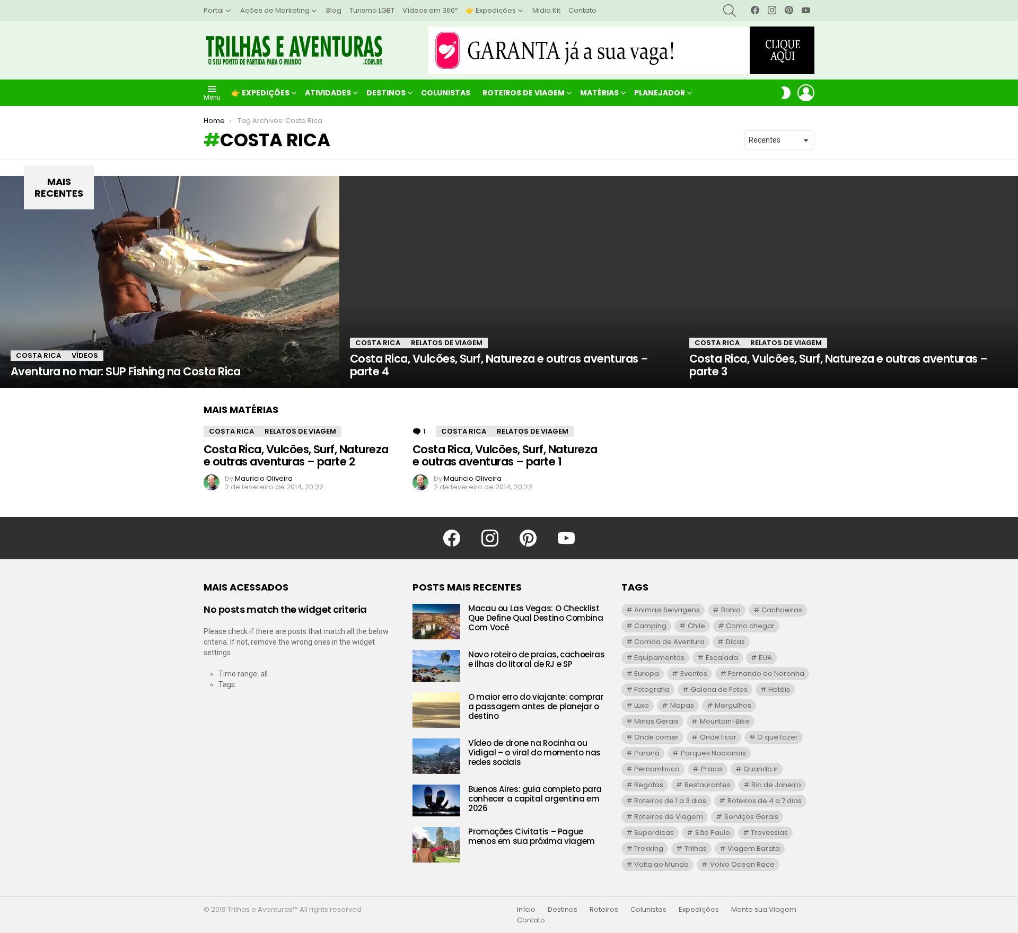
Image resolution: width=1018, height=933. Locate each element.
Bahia (731, 610)
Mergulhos (733, 705)
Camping (650, 626)
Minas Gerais (656, 721)
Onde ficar (718, 737)
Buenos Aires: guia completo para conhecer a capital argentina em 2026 (535, 799)
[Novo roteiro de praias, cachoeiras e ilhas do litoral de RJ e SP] (436, 666)
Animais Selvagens (667, 610)
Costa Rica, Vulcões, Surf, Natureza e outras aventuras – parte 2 (296, 456)
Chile (696, 626)
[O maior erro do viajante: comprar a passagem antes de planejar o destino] (436, 710)
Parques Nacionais (713, 753)
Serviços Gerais (751, 817)
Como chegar (750, 626)
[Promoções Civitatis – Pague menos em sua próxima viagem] (436, 844)
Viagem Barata (753, 848)
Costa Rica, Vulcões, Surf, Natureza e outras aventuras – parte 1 (505, 456)
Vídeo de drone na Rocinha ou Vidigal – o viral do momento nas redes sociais (534, 752)
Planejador (659, 92)
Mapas (682, 705)
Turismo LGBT (371, 10)
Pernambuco (657, 769)
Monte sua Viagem (763, 909)
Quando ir (760, 769)
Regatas (648, 785)
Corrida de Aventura (669, 642)
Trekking (648, 848)
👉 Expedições (491, 10)
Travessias (769, 833)
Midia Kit (546, 10)
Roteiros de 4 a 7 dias (764, 801)
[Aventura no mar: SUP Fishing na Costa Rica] (169, 282)
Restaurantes (707, 785)
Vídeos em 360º (430, 10)
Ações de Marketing (275, 10)
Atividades (328, 92)
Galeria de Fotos (719, 689)
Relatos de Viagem (446, 343)
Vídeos (85, 355)
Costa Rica (38, 355)
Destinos (386, 92)
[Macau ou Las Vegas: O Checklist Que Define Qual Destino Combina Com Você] (436, 621)
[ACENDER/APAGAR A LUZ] (785, 92)
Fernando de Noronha (766, 673)
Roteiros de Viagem (523, 92)
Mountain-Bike (725, 721)
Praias (712, 769)
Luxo (641, 705)
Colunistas (445, 92)
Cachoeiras (781, 610)
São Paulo (712, 833)
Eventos (693, 673)
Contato (582, 10)
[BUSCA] (729, 10)
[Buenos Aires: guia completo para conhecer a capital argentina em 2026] (436, 800)
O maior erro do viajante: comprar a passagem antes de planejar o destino (536, 706)
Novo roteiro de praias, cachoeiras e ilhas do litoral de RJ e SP (536, 659)
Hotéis (779, 689)
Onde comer (656, 737)
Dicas (735, 642)
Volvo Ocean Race (742, 864)
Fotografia (652, 689)
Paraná (647, 753)
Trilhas (695, 848)
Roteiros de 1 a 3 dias (670, 801)
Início (526, 909)
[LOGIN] (805, 93)
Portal (214, 10)
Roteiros (604, 909)
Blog (333, 10)
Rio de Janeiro (776, 785)
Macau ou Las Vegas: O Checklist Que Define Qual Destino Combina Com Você (535, 618)
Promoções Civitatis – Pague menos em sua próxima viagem (531, 836)
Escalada (722, 658)
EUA (765, 658)
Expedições (699, 909)
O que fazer (777, 737)
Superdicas (654, 833)
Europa (646, 673)
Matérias (599, 92)
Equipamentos (659, 658)
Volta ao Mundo (661, 864)
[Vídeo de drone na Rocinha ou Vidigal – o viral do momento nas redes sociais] (436, 756)
